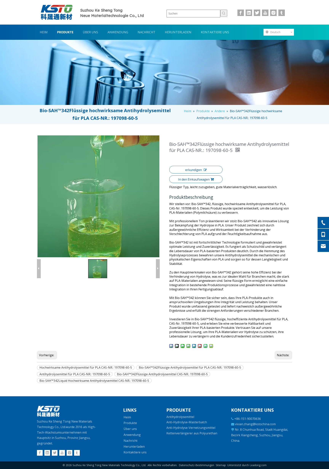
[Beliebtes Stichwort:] (223, 13)
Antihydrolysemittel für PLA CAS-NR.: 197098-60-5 (74, 374)
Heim (127, 417)
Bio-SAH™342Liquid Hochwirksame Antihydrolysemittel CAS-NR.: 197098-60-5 (94, 381)
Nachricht (130, 441)
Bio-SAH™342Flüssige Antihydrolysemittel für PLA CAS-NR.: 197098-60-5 (190, 367)
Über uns (130, 429)
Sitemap (221, 465)
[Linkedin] (249, 13)
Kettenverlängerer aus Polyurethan (191, 433)
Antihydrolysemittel (180, 417)
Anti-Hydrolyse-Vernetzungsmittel (190, 428)
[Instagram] (273, 13)
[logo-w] (48, 411)
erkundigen (193, 170)
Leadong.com (258, 465)
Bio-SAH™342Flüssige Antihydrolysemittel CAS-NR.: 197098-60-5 (162, 374)
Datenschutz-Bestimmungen (196, 465)
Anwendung (132, 435)
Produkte (130, 423)
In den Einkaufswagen (194, 179)
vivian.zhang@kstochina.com (255, 424)
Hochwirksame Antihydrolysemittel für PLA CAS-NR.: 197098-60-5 (85, 367)
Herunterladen (134, 446)
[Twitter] (257, 13)
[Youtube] (265, 13)
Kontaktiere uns (135, 452)
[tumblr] (281, 13)
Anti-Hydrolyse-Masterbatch (186, 422)
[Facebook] (240, 13)
